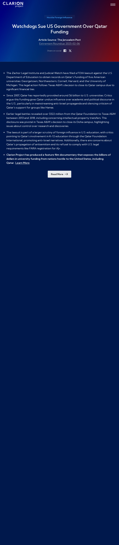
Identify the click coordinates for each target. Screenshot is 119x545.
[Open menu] (113, 4)
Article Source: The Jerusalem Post (59, 39)
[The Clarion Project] (13, 4)
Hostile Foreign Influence (59, 17)
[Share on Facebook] (65, 50)
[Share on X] (70, 50)
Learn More (22, 162)
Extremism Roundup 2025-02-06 (59, 43)
